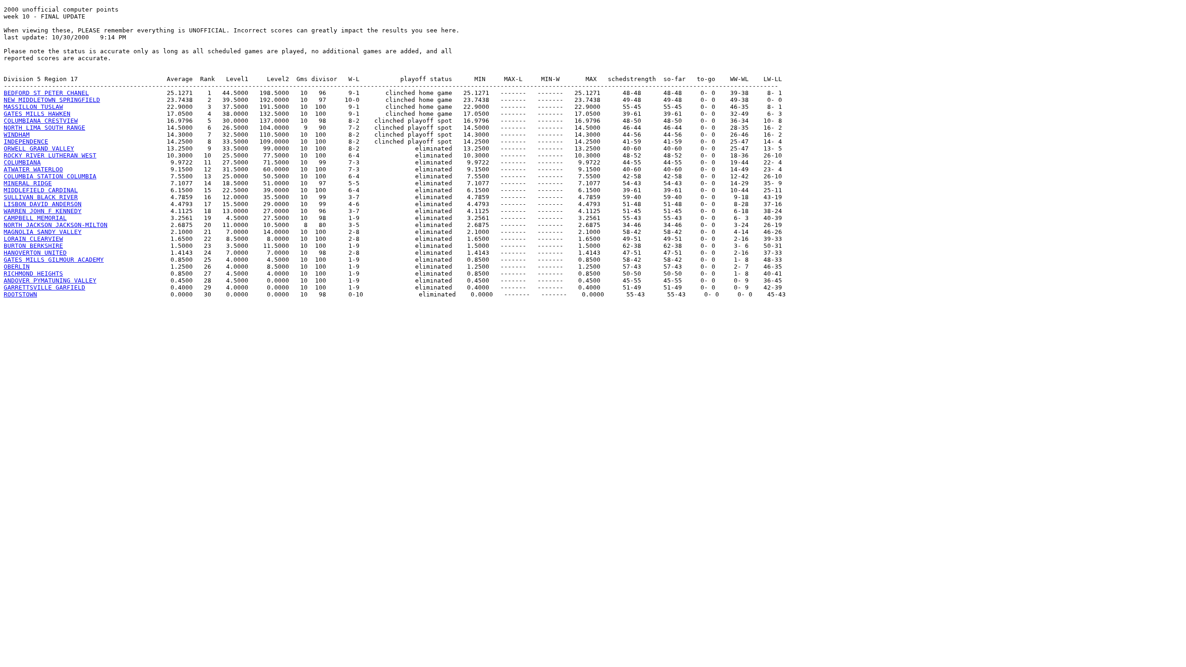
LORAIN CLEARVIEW (33, 238)
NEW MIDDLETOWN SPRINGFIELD (52, 99)
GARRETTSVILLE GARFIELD (44, 287)
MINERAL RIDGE (28, 183)
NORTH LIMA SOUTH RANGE (44, 127)
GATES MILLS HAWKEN (37, 113)
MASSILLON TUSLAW (33, 106)
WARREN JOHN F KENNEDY (43, 211)
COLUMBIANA (22, 162)
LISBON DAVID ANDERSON (43, 204)
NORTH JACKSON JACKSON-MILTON (55, 224)
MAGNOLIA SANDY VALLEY (43, 231)
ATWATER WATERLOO (33, 169)
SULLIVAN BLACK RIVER (41, 197)
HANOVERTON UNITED (35, 252)
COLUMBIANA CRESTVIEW (41, 120)
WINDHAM (17, 134)
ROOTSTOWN (20, 294)
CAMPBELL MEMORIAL (35, 217)
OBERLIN (17, 266)
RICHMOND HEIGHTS (33, 273)
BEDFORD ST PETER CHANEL (46, 92)
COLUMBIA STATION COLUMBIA (50, 176)
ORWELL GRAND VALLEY (39, 148)
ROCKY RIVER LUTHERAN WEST (50, 155)
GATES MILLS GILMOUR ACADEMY (54, 259)
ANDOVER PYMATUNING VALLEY (50, 280)
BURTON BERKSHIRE (33, 245)
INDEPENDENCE (26, 141)
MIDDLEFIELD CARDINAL (41, 190)
